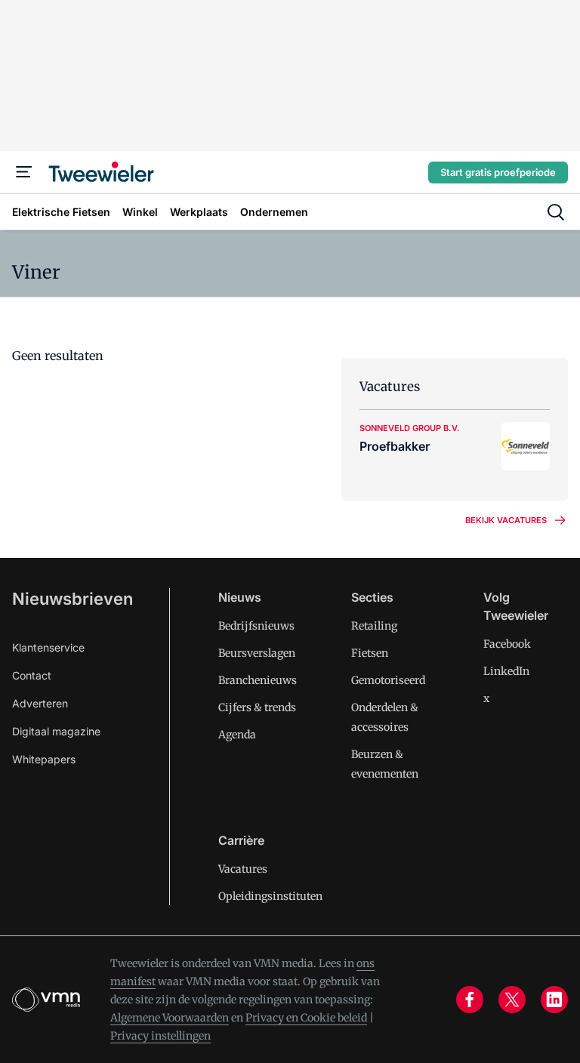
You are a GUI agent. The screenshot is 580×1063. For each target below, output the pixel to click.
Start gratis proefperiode (498, 172)
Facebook (507, 644)
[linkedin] (554, 999)
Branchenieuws (257, 680)
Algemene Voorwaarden (169, 1017)
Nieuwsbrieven (72, 599)
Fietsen (369, 653)
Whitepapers (44, 759)
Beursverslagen (256, 653)
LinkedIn (506, 671)
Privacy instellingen (160, 1036)
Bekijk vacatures (506, 520)
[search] (556, 212)
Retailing (374, 626)
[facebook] (469, 999)
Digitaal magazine (56, 731)
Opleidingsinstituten (270, 896)
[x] (512, 999)
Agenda (237, 734)
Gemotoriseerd (388, 680)
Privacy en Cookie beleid (306, 1017)
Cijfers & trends (257, 707)
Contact (31, 675)
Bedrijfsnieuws (256, 626)
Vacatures (242, 869)
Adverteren (40, 703)
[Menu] (24, 172)
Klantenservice (48, 647)
